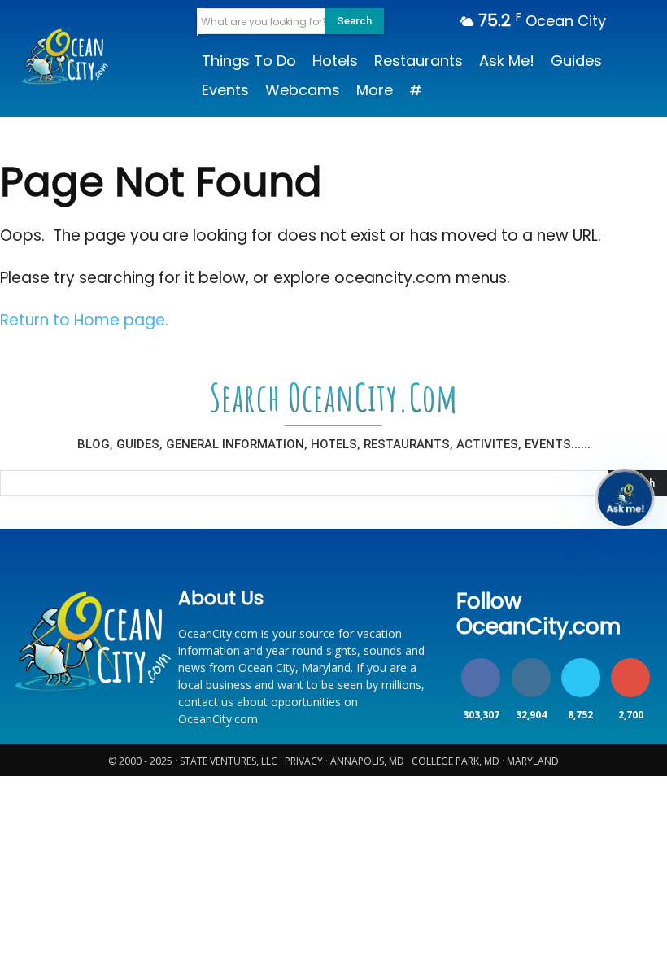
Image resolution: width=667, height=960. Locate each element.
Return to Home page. (84, 320)
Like (481, 661)
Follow (531, 661)
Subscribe (631, 661)
